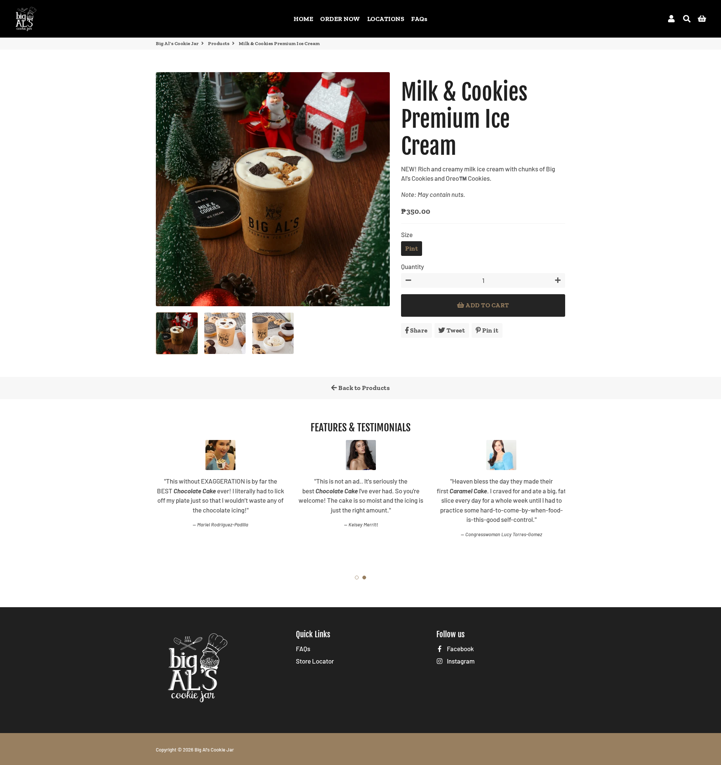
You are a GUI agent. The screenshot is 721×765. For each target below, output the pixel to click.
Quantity (412, 266)
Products (218, 43)
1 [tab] (357, 577)
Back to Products (363, 388)
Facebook (460, 648)
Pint (411, 248)
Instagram (460, 661)
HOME (303, 19)
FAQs (419, 19)
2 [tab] (364, 577)
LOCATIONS (385, 19)
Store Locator (315, 661)
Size (407, 234)
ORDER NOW (340, 19)
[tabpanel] (220, 502)
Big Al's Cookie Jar (177, 43)
